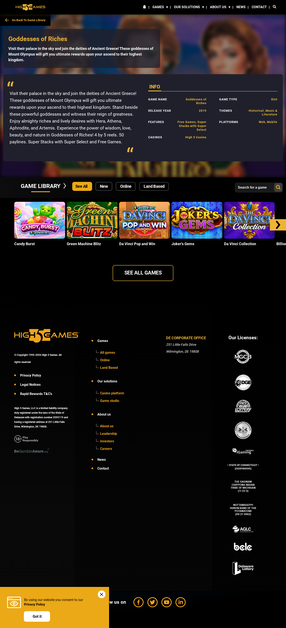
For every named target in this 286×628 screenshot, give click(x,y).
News (241, 7)
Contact (259, 7)
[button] (278, 224)
